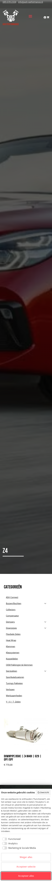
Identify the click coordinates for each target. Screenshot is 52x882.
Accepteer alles (26, 875)
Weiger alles (26, 857)
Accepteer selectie (26, 866)
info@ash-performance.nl (30, 2)
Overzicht (44, 792)
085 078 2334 (9, 2)
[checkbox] (11, 839)
